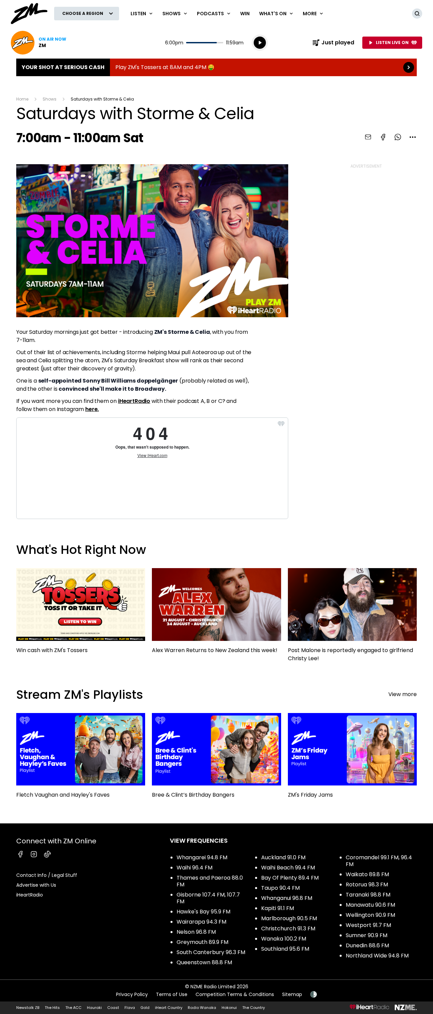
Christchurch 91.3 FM (288, 928)
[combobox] (413, 137)
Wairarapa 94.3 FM (201, 922)
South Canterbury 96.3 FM (211, 952)
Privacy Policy (132, 994)
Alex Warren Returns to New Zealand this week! (216, 614)
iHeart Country (168, 1007)
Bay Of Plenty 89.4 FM (290, 878)
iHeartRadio (134, 401)
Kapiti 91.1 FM (277, 908)
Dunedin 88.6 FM (367, 945)
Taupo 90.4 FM (280, 888)
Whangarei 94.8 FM (202, 857)
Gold (145, 1007)
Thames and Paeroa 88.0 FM (210, 881)
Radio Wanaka (202, 1007)
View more (402, 694)
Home (22, 99)
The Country (253, 1007)
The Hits (52, 1007)
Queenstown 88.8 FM (204, 962)
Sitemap (292, 994)
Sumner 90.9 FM (366, 935)
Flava (129, 1007)
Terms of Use (171, 994)
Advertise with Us (36, 885)
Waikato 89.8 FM (367, 874)
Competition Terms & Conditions (235, 994)
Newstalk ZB (27, 1007)
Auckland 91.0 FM (283, 857)
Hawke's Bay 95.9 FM (203, 911)
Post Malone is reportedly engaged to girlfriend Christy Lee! (352, 618)
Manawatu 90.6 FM (370, 905)
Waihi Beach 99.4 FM (288, 867)
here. (92, 409)
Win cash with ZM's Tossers (80, 614)
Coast (113, 1007)
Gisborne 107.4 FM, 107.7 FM (208, 898)
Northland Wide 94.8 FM (377, 955)
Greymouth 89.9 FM (202, 942)
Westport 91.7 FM (368, 925)
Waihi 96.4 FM (194, 867)
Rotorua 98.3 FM (367, 884)
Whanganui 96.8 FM (286, 898)
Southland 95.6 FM (285, 949)
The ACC (73, 1007)
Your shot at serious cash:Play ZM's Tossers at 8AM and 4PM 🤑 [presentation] (216, 67)
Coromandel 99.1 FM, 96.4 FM (379, 861)
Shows (49, 99)
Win (245, 13)
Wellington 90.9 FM (370, 915)
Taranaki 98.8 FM (368, 895)
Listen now (38, 43)
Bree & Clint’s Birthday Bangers (216, 758)
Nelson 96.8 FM (196, 932)
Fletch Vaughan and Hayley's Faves (80, 758)
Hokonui (229, 1007)
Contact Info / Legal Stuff (46, 875)
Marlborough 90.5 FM (289, 918)
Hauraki (94, 1007)
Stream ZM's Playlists (79, 694)
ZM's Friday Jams (352, 759)
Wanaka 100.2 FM (283, 939)
